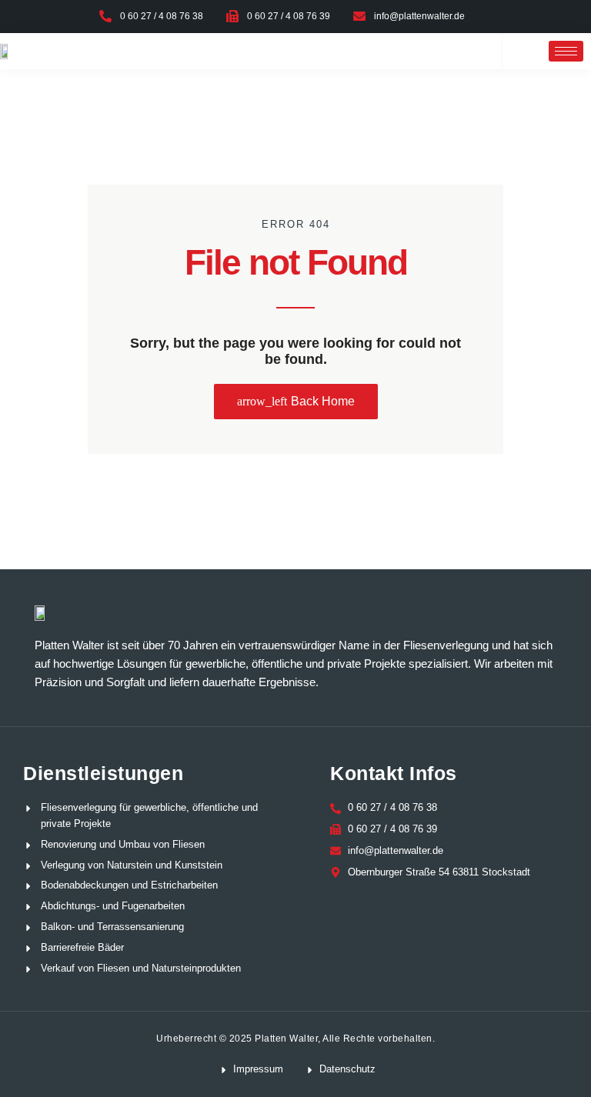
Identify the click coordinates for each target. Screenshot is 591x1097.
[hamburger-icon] (566, 51)
